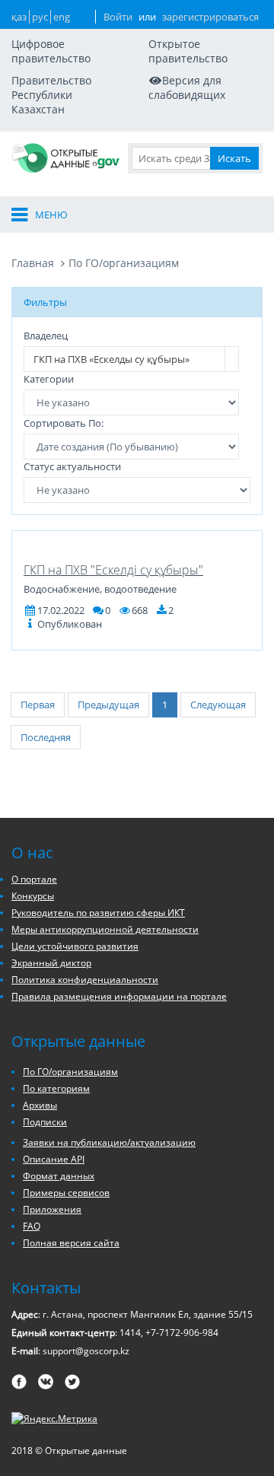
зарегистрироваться (210, 17)
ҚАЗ (19, 17)
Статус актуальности (72, 466)
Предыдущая (108, 704)
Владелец (46, 335)
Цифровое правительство (51, 51)
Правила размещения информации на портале (119, 996)
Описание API (53, 1159)
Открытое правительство (188, 51)
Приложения (52, 1209)
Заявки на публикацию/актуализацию (109, 1142)
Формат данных (58, 1175)
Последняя (46, 737)
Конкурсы (32, 895)
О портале (34, 879)
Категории (49, 379)
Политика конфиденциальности (84, 979)
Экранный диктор (51, 962)
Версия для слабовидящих (186, 87)
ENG (61, 17)
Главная (32, 263)
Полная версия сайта (71, 1242)
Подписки (45, 1121)
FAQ (31, 1226)
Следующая (218, 704)
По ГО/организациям (123, 263)
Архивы (40, 1105)
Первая (38, 704)
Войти (118, 17)
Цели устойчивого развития (75, 946)
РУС (40, 17)
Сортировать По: (64, 423)
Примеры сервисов (66, 1192)
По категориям (56, 1088)
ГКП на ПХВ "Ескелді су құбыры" (113, 569)
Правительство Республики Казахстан (51, 94)
